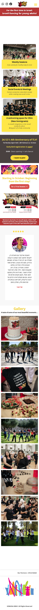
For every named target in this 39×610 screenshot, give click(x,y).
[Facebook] (10, 4)
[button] (3, 205)
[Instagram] (6, 4)
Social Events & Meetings (19, 89)
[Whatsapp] (2, 4)
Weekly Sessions (19, 62)
